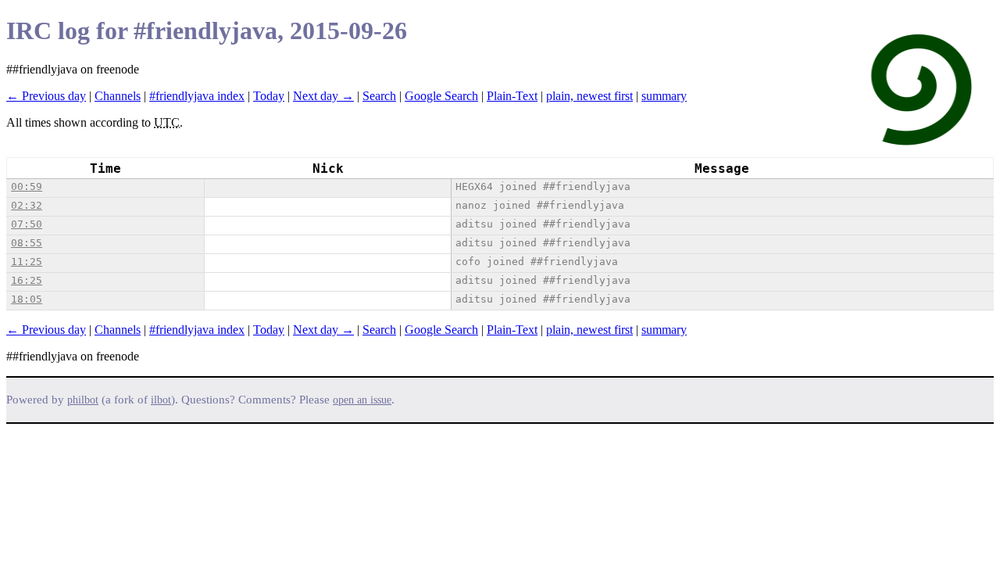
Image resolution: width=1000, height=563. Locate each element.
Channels (118, 95)
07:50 (26, 224)
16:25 (26, 280)
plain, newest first (589, 95)
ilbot (161, 400)
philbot (82, 400)
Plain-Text (512, 95)
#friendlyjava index (197, 95)
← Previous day (46, 95)
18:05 (26, 299)
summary (664, 95)
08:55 (26, 243)
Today (268, 95)
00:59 (26, 186)
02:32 (26, 205)
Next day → (323, 95)
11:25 (26, 261)
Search (379, 95)
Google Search (441, 95)
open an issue (362, 400)
